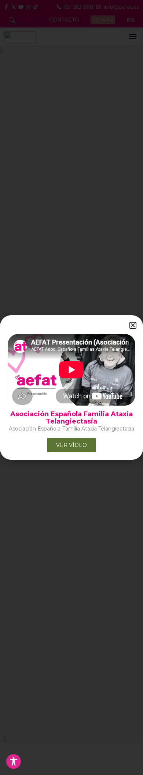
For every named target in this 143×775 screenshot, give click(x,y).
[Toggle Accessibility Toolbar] (14, 761)
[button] (133, 325)
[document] (71, 387)
